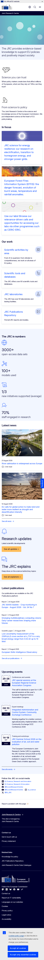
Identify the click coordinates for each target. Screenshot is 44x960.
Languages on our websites (12, 902)
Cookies (5, 906)
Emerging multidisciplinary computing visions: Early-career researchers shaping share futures (21, 620)
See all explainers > (12, 577)
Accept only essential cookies (23, 954)
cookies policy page (16, 936)
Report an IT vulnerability (11, 898)
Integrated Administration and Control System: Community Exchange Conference (25, 712)
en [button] (29, 7)
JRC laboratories (13, 294)
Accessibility (6, 919)
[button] (15, 804)
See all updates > (11, 549)
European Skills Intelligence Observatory (19, 652)
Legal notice (6, 915)
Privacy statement (9, 841)
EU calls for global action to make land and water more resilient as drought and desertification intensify (20, 509)
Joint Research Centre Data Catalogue (16, 865)
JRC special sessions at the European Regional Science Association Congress (24, 682)
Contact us (6, 893)
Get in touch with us (9, 837)
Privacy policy (7, 910)
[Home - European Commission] (7, 6)
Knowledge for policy (10, 857)
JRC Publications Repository (13, 861)
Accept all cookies (18, 948)
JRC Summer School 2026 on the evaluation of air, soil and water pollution (26, 741)
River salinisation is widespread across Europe (22, 463)
